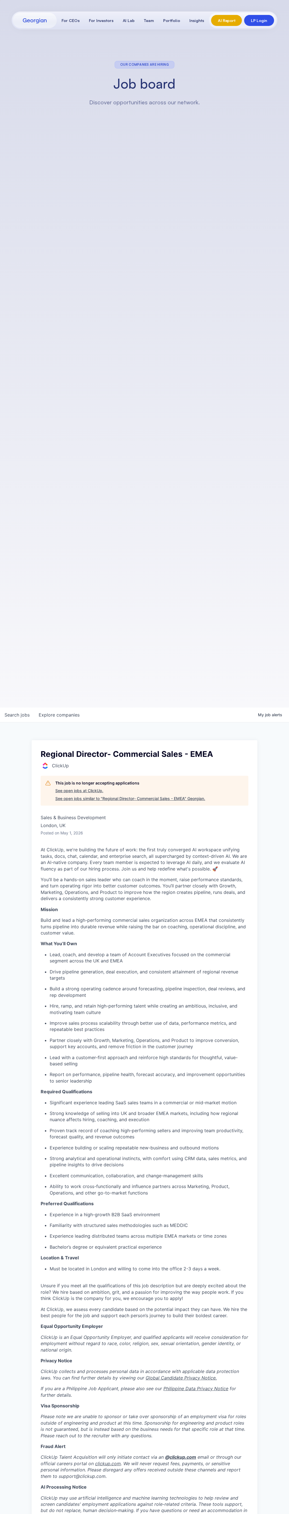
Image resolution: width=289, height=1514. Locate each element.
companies (59, 715)
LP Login (259, 20)
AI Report (226, 20)
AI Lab (129, 20)
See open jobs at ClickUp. (79, 790)
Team (149, 20)
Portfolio (171, 20)
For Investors (101, 20)
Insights (196, 20)
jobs (17, 715)
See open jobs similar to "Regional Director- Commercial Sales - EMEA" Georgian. (130, 798)
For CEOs (71, 20)
